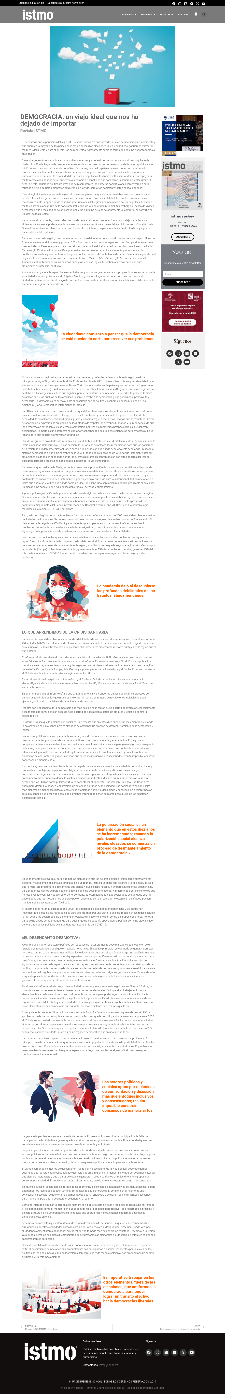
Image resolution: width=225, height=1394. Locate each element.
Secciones (146, 14)
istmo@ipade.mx (109, 1365)
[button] (204, 14)
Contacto (183, 14)
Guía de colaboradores (140, 1387)
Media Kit (119, 1387)
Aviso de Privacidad (71, 1387)
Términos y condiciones (99, 1387)
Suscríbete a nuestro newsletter (65, 2)
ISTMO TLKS (166, 14)
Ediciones (127, 14)
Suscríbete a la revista (31, 2)
